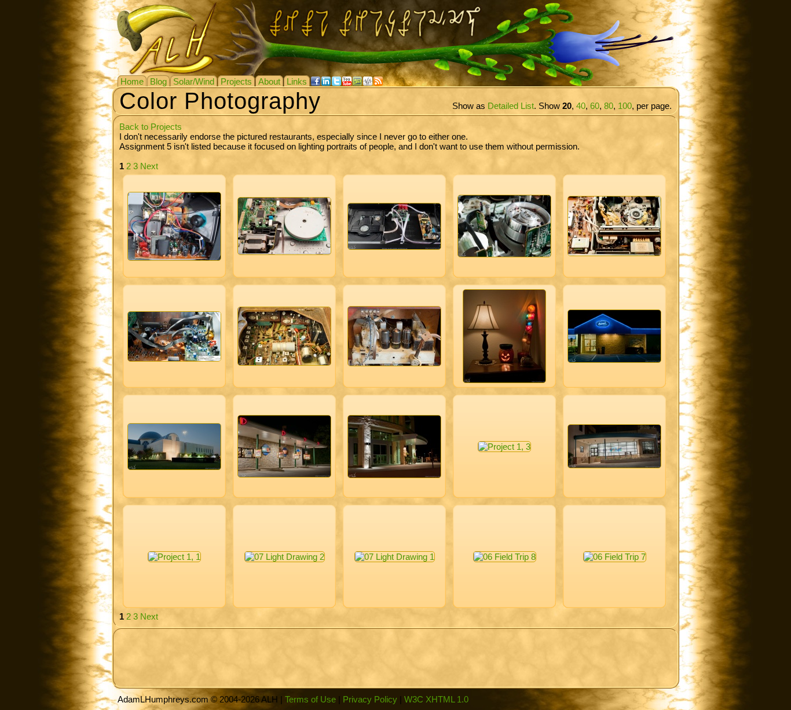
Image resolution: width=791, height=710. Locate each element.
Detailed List (511, 106)
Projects (236, 81)
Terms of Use (310, 699)
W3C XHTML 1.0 (436, 699)
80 (608, 106)
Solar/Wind (193, 81)
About (269, 81)
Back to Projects (150, 127)
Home (132, 81)
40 (580, 106)
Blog (158, 81)
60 (594, 106)
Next (149, 166)
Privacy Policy (370, 699)
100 (625, 106)
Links (297, 81)
